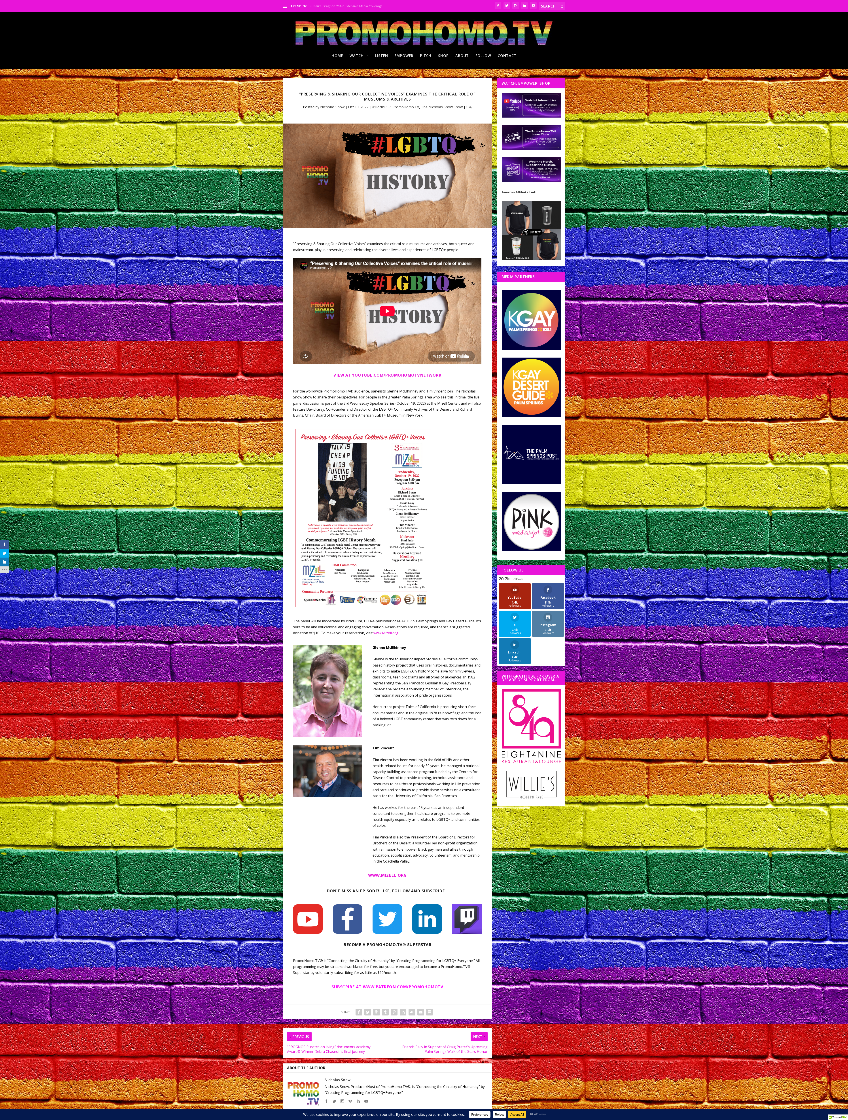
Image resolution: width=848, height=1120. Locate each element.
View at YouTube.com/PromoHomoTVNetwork (387, 375)
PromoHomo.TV (405, 107)
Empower (404, 56)
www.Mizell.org (385, 632)
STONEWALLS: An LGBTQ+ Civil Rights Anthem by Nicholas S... (354, 6)
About (462, 56)
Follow (483, 56)
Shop (443, 56)
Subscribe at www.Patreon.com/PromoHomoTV (387, 986)
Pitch (426, 56)
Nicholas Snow (332, 107)
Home (337, 56)
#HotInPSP (381, 107)
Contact (507, 56)
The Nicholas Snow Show (442, 107)
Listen (381, 56)
